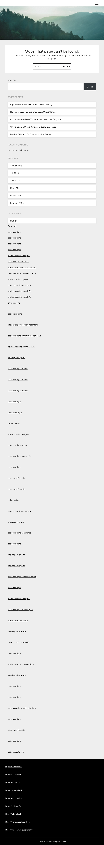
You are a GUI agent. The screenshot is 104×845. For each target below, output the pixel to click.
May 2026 (14, 188)
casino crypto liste (16, 752)
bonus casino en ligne (17, 445)
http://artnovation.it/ (13, 782)
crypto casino (14, 303)
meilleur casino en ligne (18, 434)
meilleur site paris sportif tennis (22, 267)
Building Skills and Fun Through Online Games (30, 134)
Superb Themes (60, 841)
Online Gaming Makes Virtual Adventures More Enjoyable (35, 119)
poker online (13, 500)
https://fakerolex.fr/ (13, 814)
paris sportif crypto (16, 489)
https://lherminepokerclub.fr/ (17, 822)
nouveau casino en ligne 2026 (21, 346)
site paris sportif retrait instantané (23, 324)
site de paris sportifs (17, 631)
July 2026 (14, 173)
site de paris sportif (16, 357)
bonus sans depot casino (19, 285)
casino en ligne (14, 232)
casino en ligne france (18, 368)
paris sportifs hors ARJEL (19, 642)
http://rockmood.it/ (13, 798)
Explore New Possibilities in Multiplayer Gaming (31, 104)
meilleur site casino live (18, 620)
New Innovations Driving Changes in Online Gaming (33, 112)
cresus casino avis (16, 522)
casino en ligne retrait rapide (20, 609)
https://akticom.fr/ (13, 806)
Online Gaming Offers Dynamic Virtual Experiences (33, 127)
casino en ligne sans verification (22, 273)
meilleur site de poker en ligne (21, 664)
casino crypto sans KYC (18, 261)
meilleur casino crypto (18, 279)
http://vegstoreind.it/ (14, 790)
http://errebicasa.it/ (13, 766)
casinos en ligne (15, 314)
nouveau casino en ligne (19, 255)
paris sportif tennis (16, 478)
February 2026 (17, 203)
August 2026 (16, 165)
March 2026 (15, 195)
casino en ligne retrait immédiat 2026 (24, 335)
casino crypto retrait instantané (22, 708)
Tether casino (14, 423)
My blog (14, 220)
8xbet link (12, 226)
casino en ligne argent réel (19, 456)
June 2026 (15, 180)
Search (12, 80)
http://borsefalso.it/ (13, 774)
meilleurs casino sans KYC (19, 291)
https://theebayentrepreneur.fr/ (18, 830)
